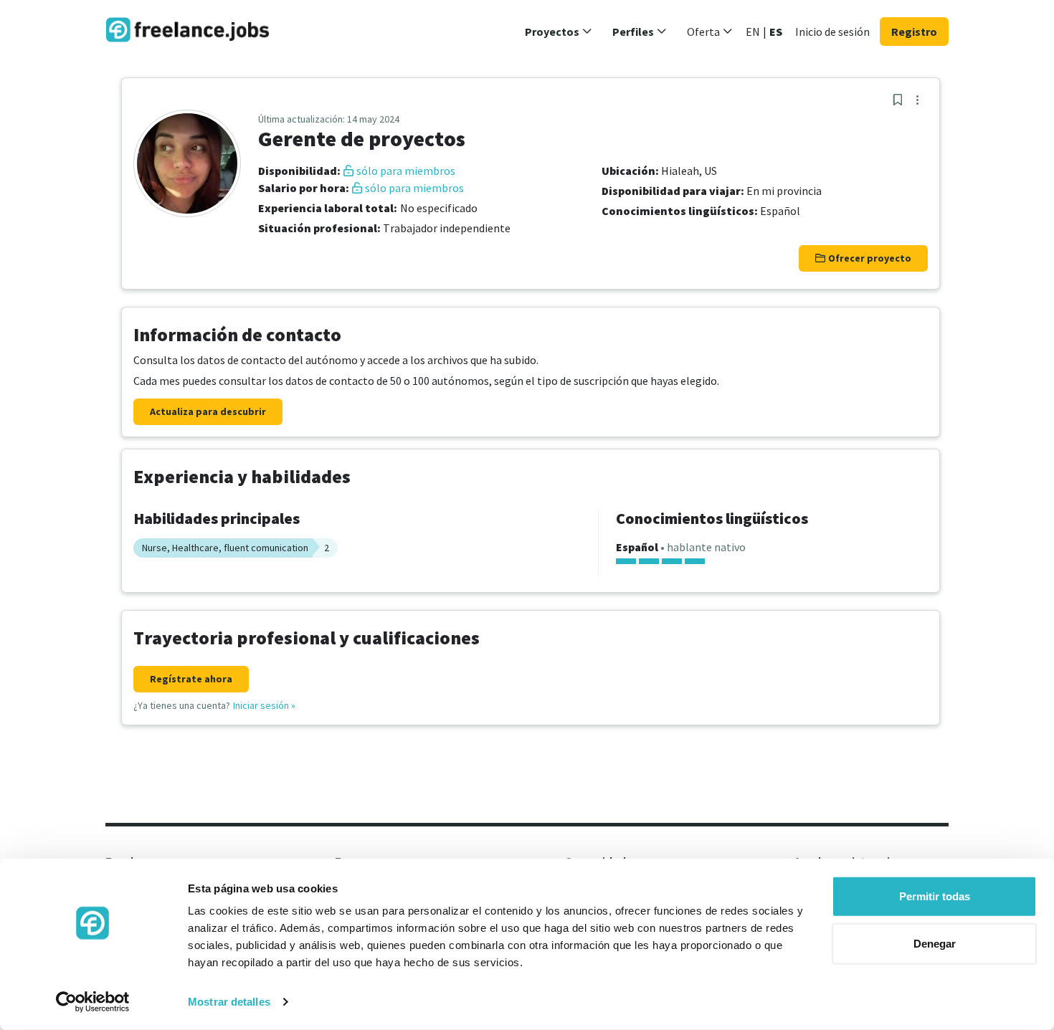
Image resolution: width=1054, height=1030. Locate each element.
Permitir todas (934, 896)
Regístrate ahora (191, 678)
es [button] (775, 31)
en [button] (753, 31)
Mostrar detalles (229, 1002)
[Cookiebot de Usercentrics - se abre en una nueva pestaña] (93, 1002)
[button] (558, 31)
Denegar (934, 943)
